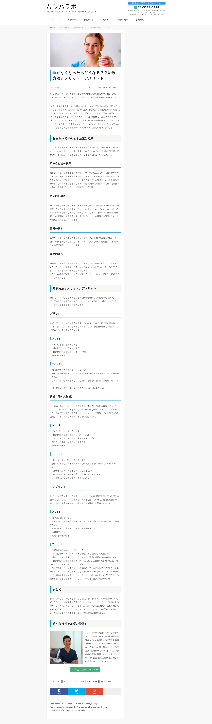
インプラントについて (95, 87)
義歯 (106, 681)
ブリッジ (73, 681)
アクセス (106, 20)
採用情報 (140, 20)
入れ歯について (107, 87)
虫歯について (117, 87)
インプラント (55, 681)
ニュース (54, 20)
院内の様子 (89, 20)
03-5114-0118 (148, 7)
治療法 (100, 681)
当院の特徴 (72, 20)
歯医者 (93, 681)
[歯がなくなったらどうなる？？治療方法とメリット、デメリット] (85, 50)
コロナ (65, 681)
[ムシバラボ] (61, 6)
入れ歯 (80, 681)
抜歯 (86, 681)
